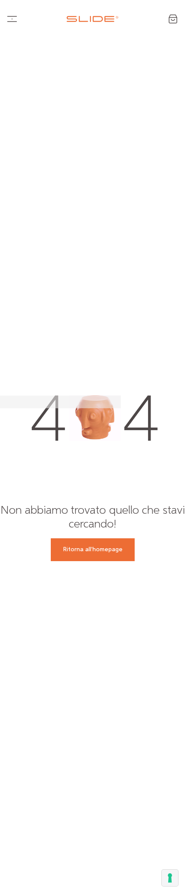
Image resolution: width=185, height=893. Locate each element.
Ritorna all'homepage (93, 549)
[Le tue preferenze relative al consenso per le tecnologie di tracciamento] (170, 878)
